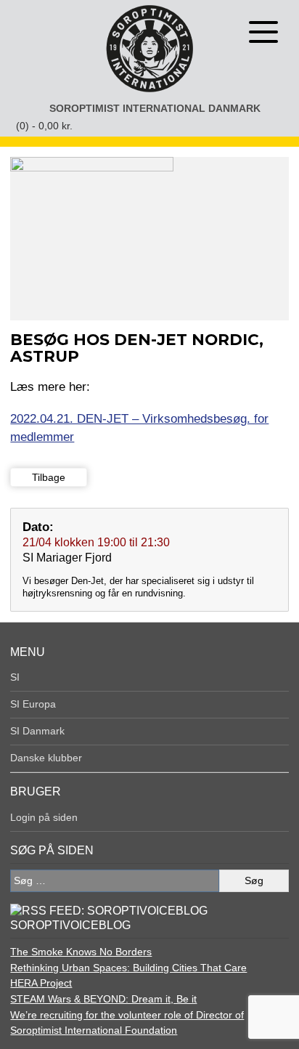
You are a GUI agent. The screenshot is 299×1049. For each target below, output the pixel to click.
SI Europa (33, 704)
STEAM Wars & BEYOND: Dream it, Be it (103, 999)
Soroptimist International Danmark (155, 108)
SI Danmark (37, 731)
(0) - (44, 125)
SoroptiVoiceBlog (70, 925)
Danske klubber (46, 758)
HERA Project (41, 983)
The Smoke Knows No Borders (81, 951)
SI (15, 677)
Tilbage (48, 477)
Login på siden (44, 817)
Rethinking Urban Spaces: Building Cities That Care (128, 967)
